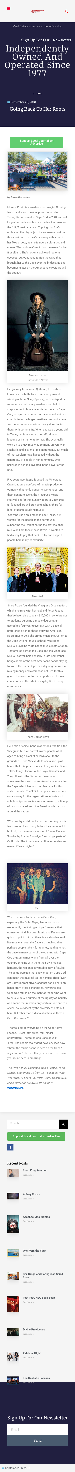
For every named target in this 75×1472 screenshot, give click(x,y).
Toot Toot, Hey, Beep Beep (39, 1297)
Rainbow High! (32, 1353)
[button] (8, 8)
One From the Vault (34, 1250)
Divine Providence (34, 1329)
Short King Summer (35, 1170)
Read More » (28, 1175)
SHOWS (37, 94)
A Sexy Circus (31, 1194)
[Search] (63, 1124)
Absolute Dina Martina (36, 1217)
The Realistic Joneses (36, 1378)
